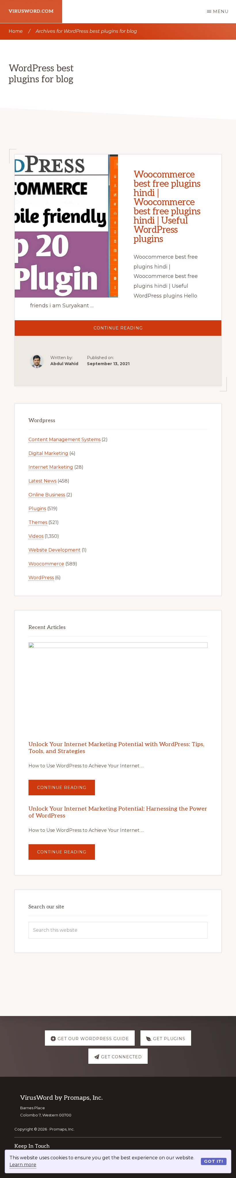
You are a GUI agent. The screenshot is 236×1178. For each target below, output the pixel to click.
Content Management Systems (64, 439)
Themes (37, 522)
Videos (35, 536)
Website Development (54, 550)
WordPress (41, 577)
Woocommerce (46, 564)
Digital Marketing (48, 453)
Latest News (42, 481)
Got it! (213, 1161)
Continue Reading (138, 330)
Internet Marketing (50, 467)
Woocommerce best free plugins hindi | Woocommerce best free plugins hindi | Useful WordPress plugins (167, 207)
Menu (221, 11)
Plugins (37, 508)
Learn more (22, 1164)
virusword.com (31, 11)
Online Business (46, 494)
